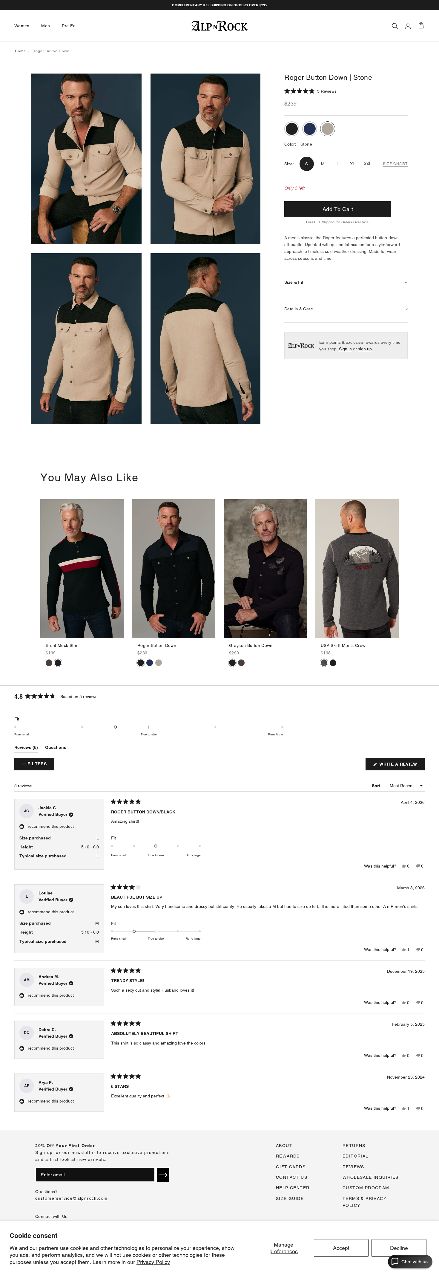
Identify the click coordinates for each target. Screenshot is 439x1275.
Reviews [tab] (26, 749)
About (284, 1145)
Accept (341, 1248)
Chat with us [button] (414, 1262)
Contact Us (291, 1177)
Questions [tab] (55, 749)
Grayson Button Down (251, 645)
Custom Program (366, 1187)
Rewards (288, 1156)
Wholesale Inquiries (371, 1177)
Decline (399, 1248)
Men (45, 25)
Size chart (395, 164)
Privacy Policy (153, 1262)
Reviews (353, 1166)
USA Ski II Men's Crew (343, 645)
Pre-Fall (69, 25)
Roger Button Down (156, 645)
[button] (310, 91)
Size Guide (290, 1198)
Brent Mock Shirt (62, 645)
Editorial (356, 1156)
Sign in (345, 348)
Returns (354, 1145)
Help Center (292, 1187)
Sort (376, 785)
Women (21, 25)
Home (20, 51)
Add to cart (338, 209)
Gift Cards (291, 1166)
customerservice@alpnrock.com (71, 1198)
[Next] (118, 568)
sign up (365, 348)
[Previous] (45, 568)
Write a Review (401, 765)
